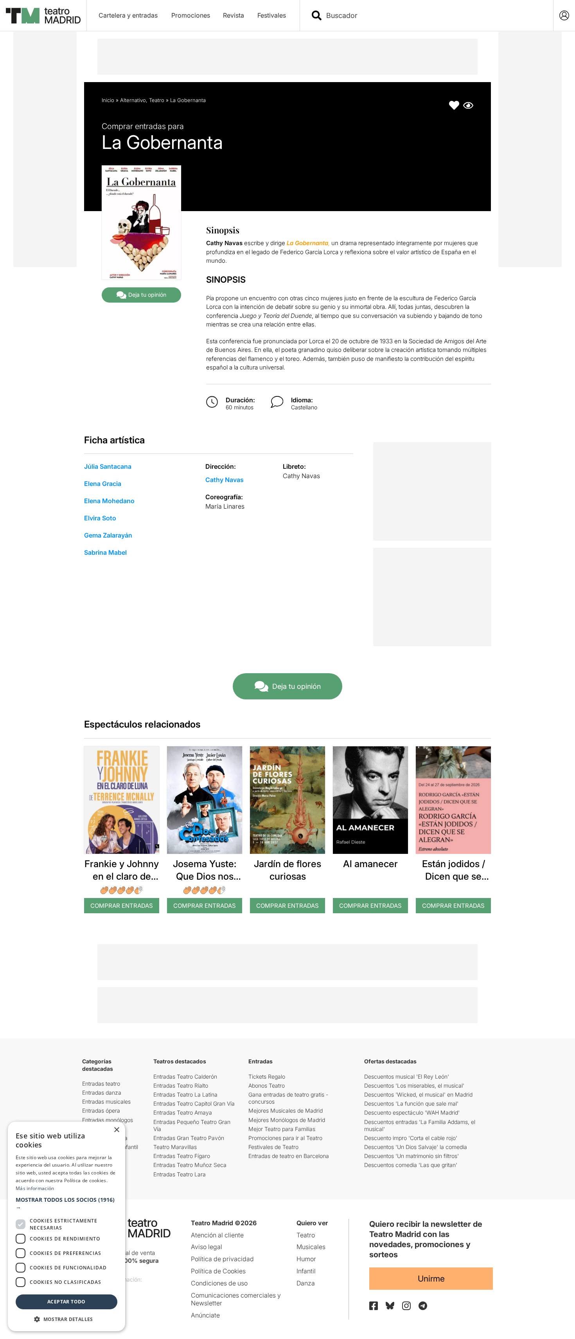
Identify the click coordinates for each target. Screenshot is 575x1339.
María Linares (224, 506)
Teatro (156, 100)
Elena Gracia (102, 484)
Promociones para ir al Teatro (285, 1138)
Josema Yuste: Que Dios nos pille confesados (204, 876)
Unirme (431, 1278)
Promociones (190, 15)
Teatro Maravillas (175, 1147)
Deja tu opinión (147, 294)
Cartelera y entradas (128, 15)
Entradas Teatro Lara (179, 1174)
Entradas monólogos (107, 1120)
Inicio (108, 100)
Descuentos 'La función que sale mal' (411, 1103)
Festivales (271, 15)
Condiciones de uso (219, 1283)
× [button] (116, 1130)
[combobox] (433, 15)
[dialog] (66, 1226)
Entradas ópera (101, 1110)
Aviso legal (206, 1247)
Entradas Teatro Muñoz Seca (189, 1165)
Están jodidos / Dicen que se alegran (453, 876)
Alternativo (133, 100)
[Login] (564, 15)
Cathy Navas (224, 480)
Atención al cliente (217, 1235)
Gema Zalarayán (108, 535)
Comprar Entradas (121, 905)
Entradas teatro (101, 1083)
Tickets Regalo (266, 1076)
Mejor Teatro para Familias (281, 1129)
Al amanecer (370, 863)
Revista (233, 15)
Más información (35, 1188)
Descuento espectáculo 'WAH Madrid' (412, 1112)
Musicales (310, 1247)
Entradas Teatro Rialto (180, 1085)
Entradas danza (101, 1092)
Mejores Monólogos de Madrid (286, 1120)
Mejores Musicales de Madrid (285, 1110)
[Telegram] (423, 1305)
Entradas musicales (106, 1101)
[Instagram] (406, 1305)
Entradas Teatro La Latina (185, 1094)
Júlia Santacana (107, 466)
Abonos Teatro (266, 1085)
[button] (66, 1203)
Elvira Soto (100, 518)
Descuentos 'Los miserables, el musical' (414, 1085)
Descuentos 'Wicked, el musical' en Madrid (418, 1094)
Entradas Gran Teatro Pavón (188, 1138)
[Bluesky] (390, 1305)
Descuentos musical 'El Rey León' (406, 1076)
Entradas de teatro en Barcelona (288, 1156)
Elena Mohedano (109, 501)
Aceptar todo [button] (66, 1301)
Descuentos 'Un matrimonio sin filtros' (411, 1156)
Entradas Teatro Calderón (185, 1076)
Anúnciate (205, 1315)
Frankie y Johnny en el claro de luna (121, 876)
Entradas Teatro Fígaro (181, 1156)
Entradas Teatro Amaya (182, 1112)
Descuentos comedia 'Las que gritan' (410, 1165)
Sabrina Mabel (105, 552)
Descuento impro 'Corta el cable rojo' (410, 1138)
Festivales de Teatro (273, 1147)
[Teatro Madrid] (43, 15)
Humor (306, 1259)
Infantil (306, 1271)
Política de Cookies (218, 1271)
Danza (305, 1283)
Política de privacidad (222, 1259)
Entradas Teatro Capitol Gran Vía (194, 1103)
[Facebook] (373, 1305)
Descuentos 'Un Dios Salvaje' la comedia (415, 1147)
